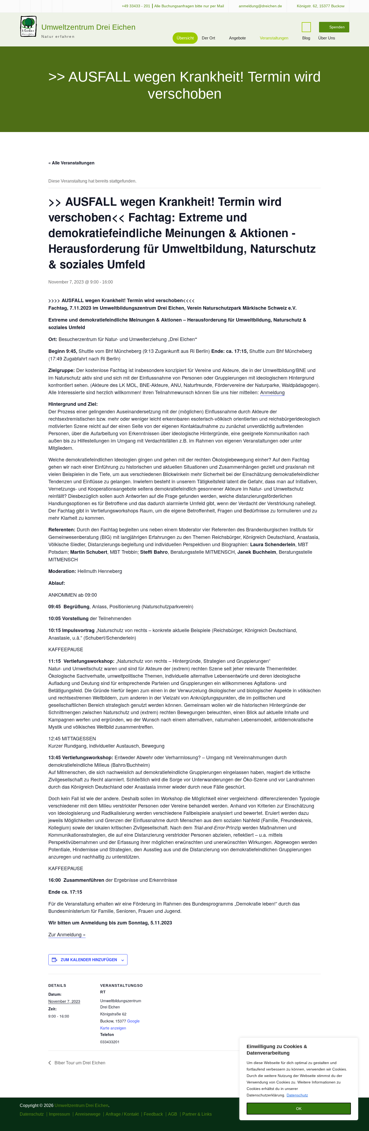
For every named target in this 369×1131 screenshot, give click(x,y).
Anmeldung (272, 392)
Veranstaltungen (274, 38)
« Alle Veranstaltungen (71, 163)
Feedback (153, 1114)
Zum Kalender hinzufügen (89, 959)
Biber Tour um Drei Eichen (79, 1062)
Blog (306, 38)
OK (298, 1108)
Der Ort (208, 38)
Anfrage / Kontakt (122, 1114)
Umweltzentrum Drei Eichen (88, 27)
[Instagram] (330, 1122)
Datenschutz (297, 1095)
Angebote (237, 38)
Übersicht (185, 38)
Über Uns (326, 38)
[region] (298, 1079)
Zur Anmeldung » (67, 934)
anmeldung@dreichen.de (260, 6)
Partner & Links (197, 1114)
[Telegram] (338, 1122)
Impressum (59, 1114)
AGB (172, 1114)
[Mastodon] (346, 1122)
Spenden (337, 27)
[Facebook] (322, 1122)
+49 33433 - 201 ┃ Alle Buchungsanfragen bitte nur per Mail (173, 6)
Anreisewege (87, 1114)
